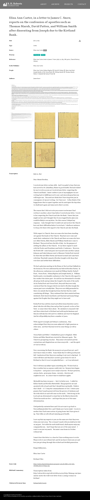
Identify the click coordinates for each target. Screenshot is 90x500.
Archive (55, 4)
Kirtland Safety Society (39, 483)
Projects (68, 4)
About (43, 4)
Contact (82, 4)
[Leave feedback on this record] (80, 41)
